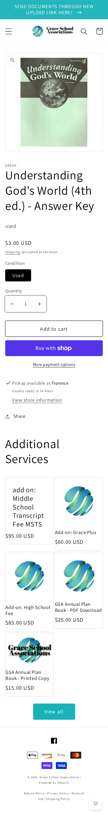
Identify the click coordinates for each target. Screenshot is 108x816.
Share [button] (19, 416)
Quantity (13, 291)
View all (54, 711)
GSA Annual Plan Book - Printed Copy (27, 675)
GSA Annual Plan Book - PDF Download (78, 607)
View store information (37, 400)
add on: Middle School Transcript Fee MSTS (28, 507)
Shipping (12, 252)
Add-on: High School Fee (27, 610)
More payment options (54, 364)
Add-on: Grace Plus (75, 532)
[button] (8, 31)
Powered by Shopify (54, 783)
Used (18, 275)
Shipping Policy (58, 799)
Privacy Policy (58, 793)
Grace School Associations (59, 777)
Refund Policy (34, 793)
